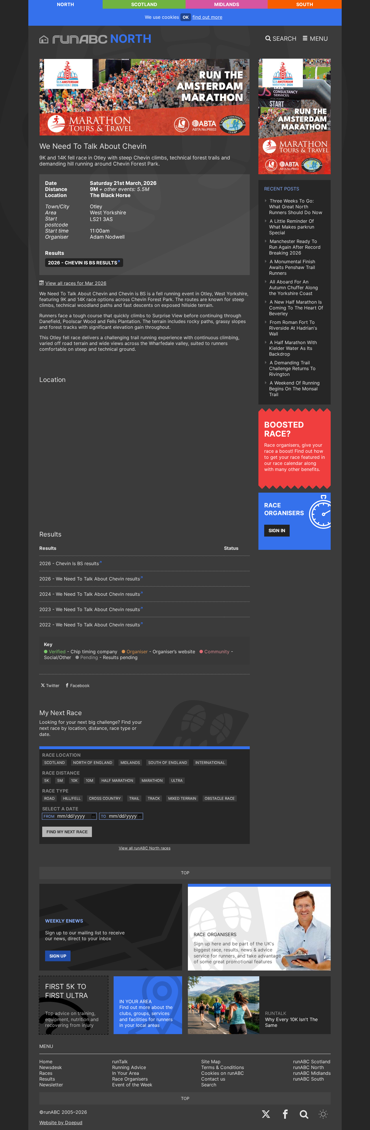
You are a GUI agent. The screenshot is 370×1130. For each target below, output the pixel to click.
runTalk (120, 1061)
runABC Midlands (312, 1073)
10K (74, 780)
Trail (134, 798)
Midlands (226, 4)
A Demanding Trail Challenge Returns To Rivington (292, 368)
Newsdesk (50, 1067)
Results (47, 1079)
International (210, 762)
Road (49, 798)
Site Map (211, 1061)
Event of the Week (132, 1085)
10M (89, 780)
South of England (167, 762)
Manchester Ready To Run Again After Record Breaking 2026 (295, 247)
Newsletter (51, 1085)
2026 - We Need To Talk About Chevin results (89, 579)
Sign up (57, 955)
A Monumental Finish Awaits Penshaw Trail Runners (292, 267)
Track (154, 798)
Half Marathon (117, 780)
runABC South (308, 1079)
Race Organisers (130, 1079)
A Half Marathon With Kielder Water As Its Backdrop (293, 348)
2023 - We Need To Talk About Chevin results (89, 609)
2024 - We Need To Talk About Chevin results (89, 594)
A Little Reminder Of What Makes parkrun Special (291, 226)
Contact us (213, 1079)
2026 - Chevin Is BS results (82, 263)
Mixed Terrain (182, 798)
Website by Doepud (60, 1122)
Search (208, 1085)
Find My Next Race (67, 832)
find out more (207, 17)
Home (45, 1061)
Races (45, 1073)
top (185, 872)
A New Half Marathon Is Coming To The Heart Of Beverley (296, 307)
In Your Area (125, 1073)
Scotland (144, 4)
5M (60, 780)
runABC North (308, 1067)
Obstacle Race (220, 798)
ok (186, 17)
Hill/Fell (72, 798)
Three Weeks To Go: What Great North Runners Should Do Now (295, 206)
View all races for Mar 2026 (75, 283)
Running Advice (129, 1067)
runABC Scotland (311, 1061)
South (304, 4)
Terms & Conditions (222, 1067)
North (65, 4)
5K (46, 780)
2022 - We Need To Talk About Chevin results (89, 625)
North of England (92, 762)
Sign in (277, 530)
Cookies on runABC (222, 1073)
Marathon (152, 780)
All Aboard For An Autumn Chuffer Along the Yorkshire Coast (293, 287)
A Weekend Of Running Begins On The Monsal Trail (294, 388)
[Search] (304, 1114)
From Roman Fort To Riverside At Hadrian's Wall (293, 328)
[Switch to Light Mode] (323, 1114)
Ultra (177, 780)
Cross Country (105, 798)
